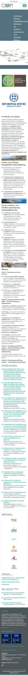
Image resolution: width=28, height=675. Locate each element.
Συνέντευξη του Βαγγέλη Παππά (13, 597)
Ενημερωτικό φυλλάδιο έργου (11, 582)
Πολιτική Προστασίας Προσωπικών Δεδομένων (13, 646)
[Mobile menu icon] (24, 5)
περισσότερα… (5, 627)
